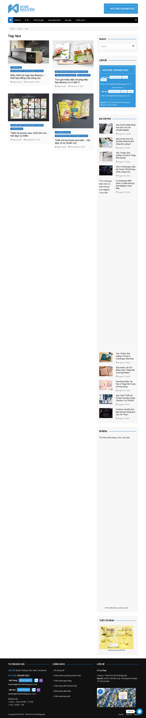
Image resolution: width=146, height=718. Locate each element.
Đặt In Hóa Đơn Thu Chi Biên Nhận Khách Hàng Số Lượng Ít (125, 141)
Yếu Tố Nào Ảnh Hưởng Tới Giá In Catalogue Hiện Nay (125, 356)
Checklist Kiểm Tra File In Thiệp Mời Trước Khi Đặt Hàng (126, 384)
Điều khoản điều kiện (62, 691)
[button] (139, 711)
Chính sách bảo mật (62, 696)
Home (120, 714)
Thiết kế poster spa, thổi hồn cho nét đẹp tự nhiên (28, 134)
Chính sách (80, 20)
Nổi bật (17, 20)
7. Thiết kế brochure (63, 132)
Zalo (125, 77)
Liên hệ (129, 714)
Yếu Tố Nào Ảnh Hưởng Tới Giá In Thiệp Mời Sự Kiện (126, 155)
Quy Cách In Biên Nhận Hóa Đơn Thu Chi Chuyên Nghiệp (126, 127)
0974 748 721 (116, 77)
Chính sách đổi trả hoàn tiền (65, 686)
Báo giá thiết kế (83, 75)
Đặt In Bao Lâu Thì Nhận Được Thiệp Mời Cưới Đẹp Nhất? (125, 370)
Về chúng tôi (59, 670)
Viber (104, 80)
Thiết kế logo (16, 67)
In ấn (27, 20)
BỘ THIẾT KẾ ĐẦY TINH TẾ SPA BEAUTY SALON (27, 71)
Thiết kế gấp (38, 20)
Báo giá (68, 20)
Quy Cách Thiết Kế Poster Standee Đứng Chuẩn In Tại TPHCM (125, 398)
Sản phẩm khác (54, 20)
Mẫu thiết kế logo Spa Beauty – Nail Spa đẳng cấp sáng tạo (27, 76)
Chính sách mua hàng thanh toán (67, 675)
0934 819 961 (115, 91)
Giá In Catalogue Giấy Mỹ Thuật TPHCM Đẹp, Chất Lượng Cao (126, 169)
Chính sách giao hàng (63, 680)
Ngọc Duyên (17, 82)
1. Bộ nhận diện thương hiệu (65, 75)
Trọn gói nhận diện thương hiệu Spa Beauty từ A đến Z (71, 81)
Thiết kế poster (17, 129)
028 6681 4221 (127, 8)
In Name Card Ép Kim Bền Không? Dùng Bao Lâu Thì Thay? (125, 412)
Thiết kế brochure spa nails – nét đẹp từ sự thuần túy (72, 141)
